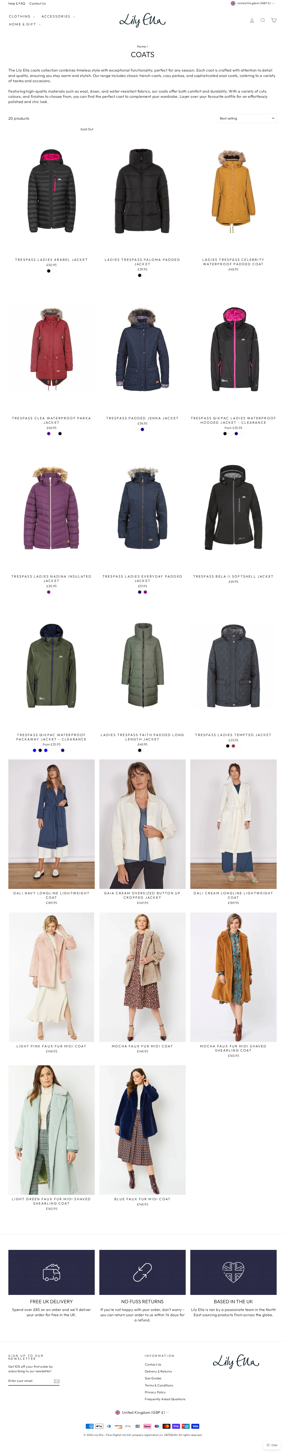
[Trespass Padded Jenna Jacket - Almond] (137, 429)
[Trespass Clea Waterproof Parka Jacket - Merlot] (54, 434)
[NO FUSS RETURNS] (142, 1272)
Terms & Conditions (159, 1385)
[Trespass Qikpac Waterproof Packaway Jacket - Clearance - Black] (40, 750)
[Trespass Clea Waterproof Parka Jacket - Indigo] (49, 434)
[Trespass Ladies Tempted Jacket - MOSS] (239, 746)
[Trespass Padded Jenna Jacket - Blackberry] (148, 429)
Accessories (57, 16)
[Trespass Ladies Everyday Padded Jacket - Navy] (140, 592)
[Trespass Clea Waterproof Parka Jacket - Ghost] (43, 434)
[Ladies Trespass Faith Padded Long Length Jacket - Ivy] (145, 750)
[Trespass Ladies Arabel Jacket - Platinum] (54, 271)
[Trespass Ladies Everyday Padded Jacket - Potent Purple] (145, 592)
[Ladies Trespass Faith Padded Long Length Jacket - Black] (140, 750)
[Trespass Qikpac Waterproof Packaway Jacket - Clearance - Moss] (68, 750)
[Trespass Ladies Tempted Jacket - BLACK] (228, 746)
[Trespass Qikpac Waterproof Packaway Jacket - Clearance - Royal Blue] (46, 750)
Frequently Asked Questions (165, 1399)
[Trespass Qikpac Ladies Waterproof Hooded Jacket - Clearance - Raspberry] (242, 434)
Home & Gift (23, 24)
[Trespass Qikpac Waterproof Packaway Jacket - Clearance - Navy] (63, 750)
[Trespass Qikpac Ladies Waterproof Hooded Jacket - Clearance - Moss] (231, 434)
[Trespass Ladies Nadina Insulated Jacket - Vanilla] (54, 592)
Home (141, 46)
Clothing (20, 16)
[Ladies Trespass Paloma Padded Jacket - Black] (140, 275)
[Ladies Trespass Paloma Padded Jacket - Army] (145, 275)
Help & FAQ (16, 3)
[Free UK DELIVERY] (51, 1272)
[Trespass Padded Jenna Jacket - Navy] (142, 429)
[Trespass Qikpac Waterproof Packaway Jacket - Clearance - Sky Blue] (35, 750)
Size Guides (153, 1378)
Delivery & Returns (158, 1371)
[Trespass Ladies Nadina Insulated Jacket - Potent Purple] (49, 592)
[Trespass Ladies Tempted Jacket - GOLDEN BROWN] (233, 746)
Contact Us (37, 3)
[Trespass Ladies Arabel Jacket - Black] (49, 271)
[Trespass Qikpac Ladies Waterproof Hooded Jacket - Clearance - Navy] (236, 434)
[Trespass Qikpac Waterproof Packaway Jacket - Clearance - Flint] (57, 750)
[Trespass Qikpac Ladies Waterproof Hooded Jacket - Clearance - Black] (225, 434)
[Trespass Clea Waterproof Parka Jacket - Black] (60, 434)
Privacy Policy (155, 1392)
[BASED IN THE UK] (233, 1272)
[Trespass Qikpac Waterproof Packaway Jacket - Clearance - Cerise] (51, 750)
